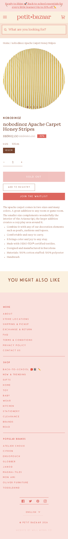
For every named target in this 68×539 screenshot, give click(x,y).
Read (6, 427)
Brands (8, 422)
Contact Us (12, 350)
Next (59, 6)
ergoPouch (12, 456)
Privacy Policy (14, 345)
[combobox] (37, 29)
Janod (8, 467)
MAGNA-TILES (12, 472)
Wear (7, 401)
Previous (8, 6)
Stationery (11, 411)
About (8, 314)
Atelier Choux (14, 446)
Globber (9, 462)
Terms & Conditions (18, 340)
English (32, 512)
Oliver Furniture (16, 483)
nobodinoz (12, 117)
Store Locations (16, 319)
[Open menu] (8, 17)
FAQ (6, 335)
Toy (6, 390)
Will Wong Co (42, 530)
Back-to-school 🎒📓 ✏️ (22, 369)
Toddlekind (11, 488)
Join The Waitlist (34, 196)
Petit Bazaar (32, 522)
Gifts (7, 380)
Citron (8, 451)
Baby (6, 396)
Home (6, 43)
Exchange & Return (17, 329)
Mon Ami (9, 477)
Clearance (11, 417)
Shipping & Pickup (16, 324)
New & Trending (14, 375)
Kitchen (8, 406)
